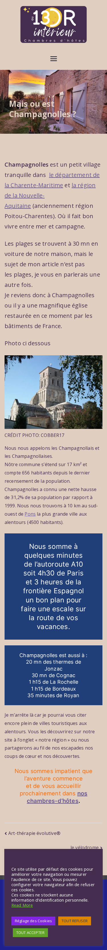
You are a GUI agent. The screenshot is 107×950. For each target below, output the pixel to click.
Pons (30, 514)
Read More (22, 905)
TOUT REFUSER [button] (75, 920)
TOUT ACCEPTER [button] (30, 932)
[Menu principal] (53, 59)
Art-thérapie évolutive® (34, 833)
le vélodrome (84, 847)
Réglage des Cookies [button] (33, 920)
